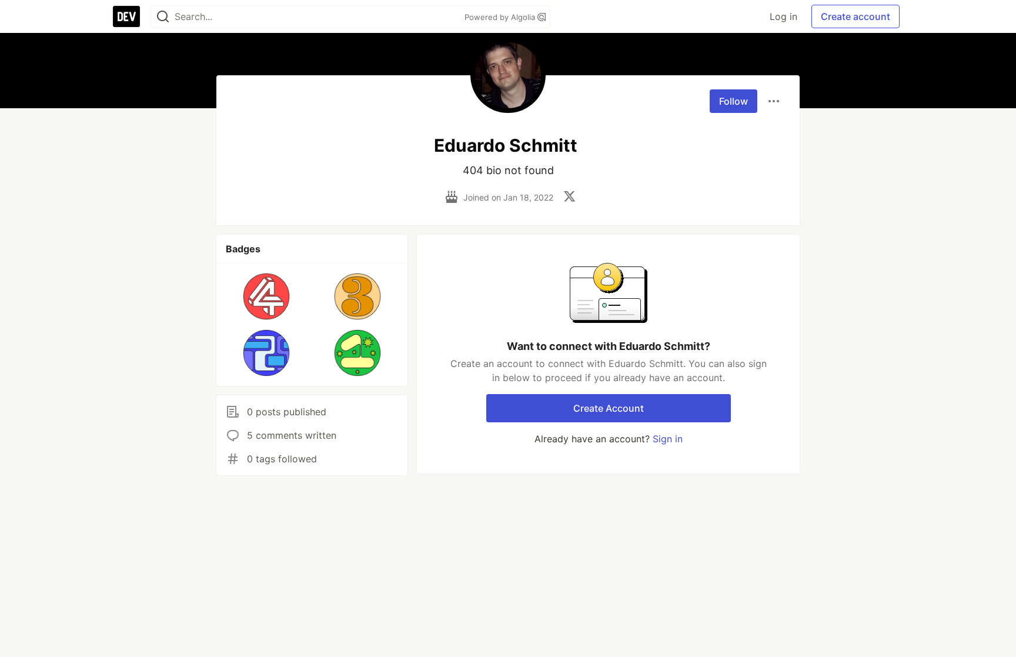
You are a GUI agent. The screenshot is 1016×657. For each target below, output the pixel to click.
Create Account (608, 408)
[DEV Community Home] (126, 16)
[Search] (163, 17)
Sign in (668, 439)
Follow (733, 101)
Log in (783, 16)
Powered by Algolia (500, 17)
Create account (855, 16)
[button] (267, 296)
